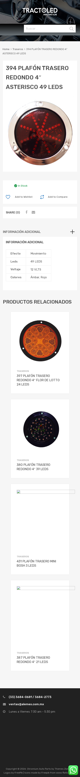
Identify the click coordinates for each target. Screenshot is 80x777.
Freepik (45, 772)
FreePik (19, 772)
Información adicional (22, 232)
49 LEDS (36, 261)
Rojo (44, 277)
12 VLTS (35, 269)
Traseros (18, 49)
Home (6, 49)
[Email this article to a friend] (32, 212)
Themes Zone (62, 768)
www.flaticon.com (66, 772)
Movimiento (38, 253)
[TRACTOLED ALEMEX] (40, 15)
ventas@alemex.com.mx (26, 704)
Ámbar (34, 277)
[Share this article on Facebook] (25, 212)
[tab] (40, 232)
